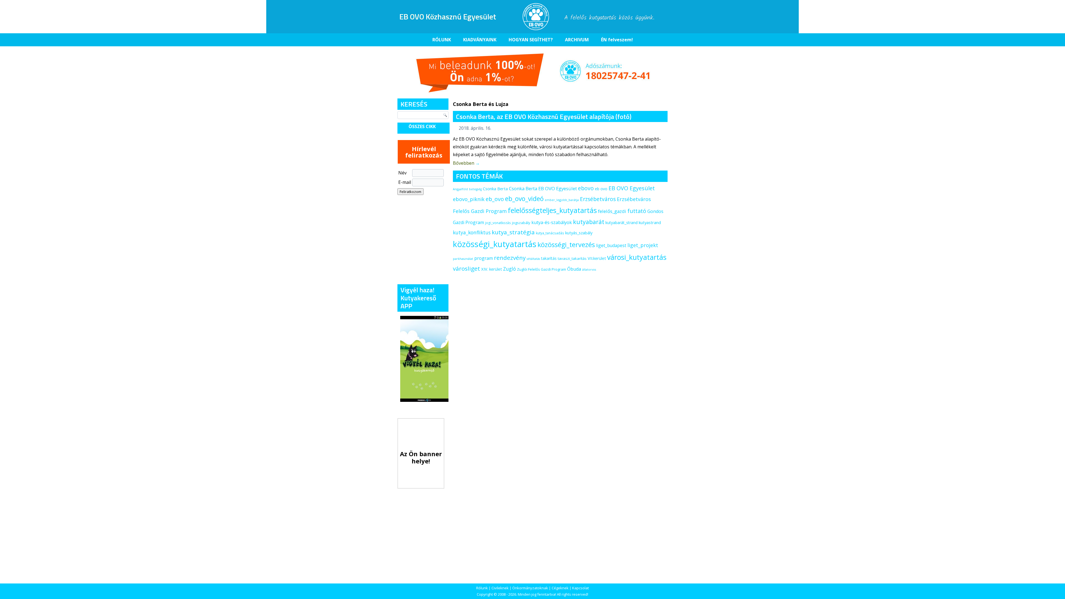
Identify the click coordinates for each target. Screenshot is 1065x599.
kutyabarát (588, 222)
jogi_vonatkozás (498, 222)
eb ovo (601, 188)
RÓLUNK (441, 40)
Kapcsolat (580, 587)
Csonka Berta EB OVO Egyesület (543, 188)
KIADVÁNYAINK (479, 40)
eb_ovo (495, 199)
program (483, 258)
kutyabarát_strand (621, 222)
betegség (475, 189)
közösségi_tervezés (566, 244)
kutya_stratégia (513, 232)
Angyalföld (460, 189)
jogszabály (521, 222)
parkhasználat (463, 259)
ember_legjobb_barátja (562, 200)
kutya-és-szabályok (551, 222)
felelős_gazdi (612, 211)
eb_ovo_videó (524, 198)
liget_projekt (642, 245)
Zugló (509, 268)
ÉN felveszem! (617, 40)
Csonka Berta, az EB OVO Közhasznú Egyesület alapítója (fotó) (544, 116)
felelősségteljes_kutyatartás (552, 210)
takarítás (549, 258)
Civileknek (500, 587)
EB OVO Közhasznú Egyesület (447, 16)
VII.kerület (597, 258)
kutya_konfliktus (472, 232)
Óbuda (574, 269)
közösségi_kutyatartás (494, 244)
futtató (636, 211)
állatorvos (589, 269)
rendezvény (510, 258)
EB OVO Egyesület (631, 188)
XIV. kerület (491, 269)
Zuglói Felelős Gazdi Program (541, 269)
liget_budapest (611, 245)
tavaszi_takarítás (572, 258)
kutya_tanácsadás (550, 233)
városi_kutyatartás (636, 257)
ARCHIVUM (577, 40)
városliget (466, 268)
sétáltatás (533, 259)
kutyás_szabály (578, 232)
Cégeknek (560, 587)
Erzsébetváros (598, 199)
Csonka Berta (495, 188)
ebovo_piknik (469, 199)
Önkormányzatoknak (530, 587)
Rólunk (482, 587)
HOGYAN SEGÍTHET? (531, 40)
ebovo (586, 188)
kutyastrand (650, 222)
